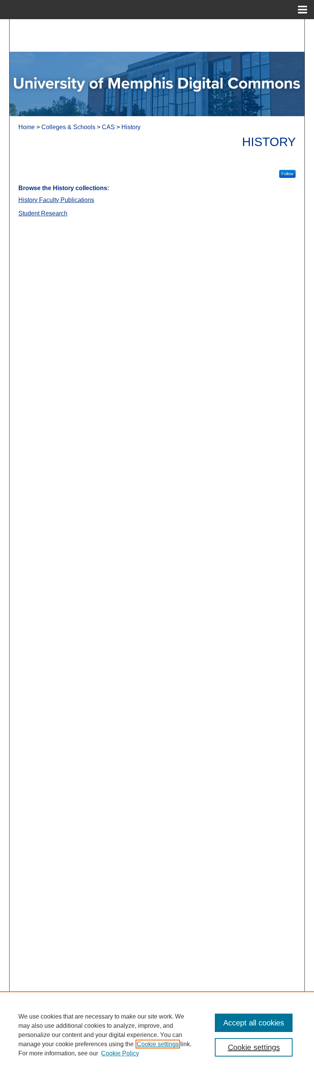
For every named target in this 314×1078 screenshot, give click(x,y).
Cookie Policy (120, 1053)
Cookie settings (158, 1044)
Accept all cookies (253, 1023)
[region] (157, 1034)
